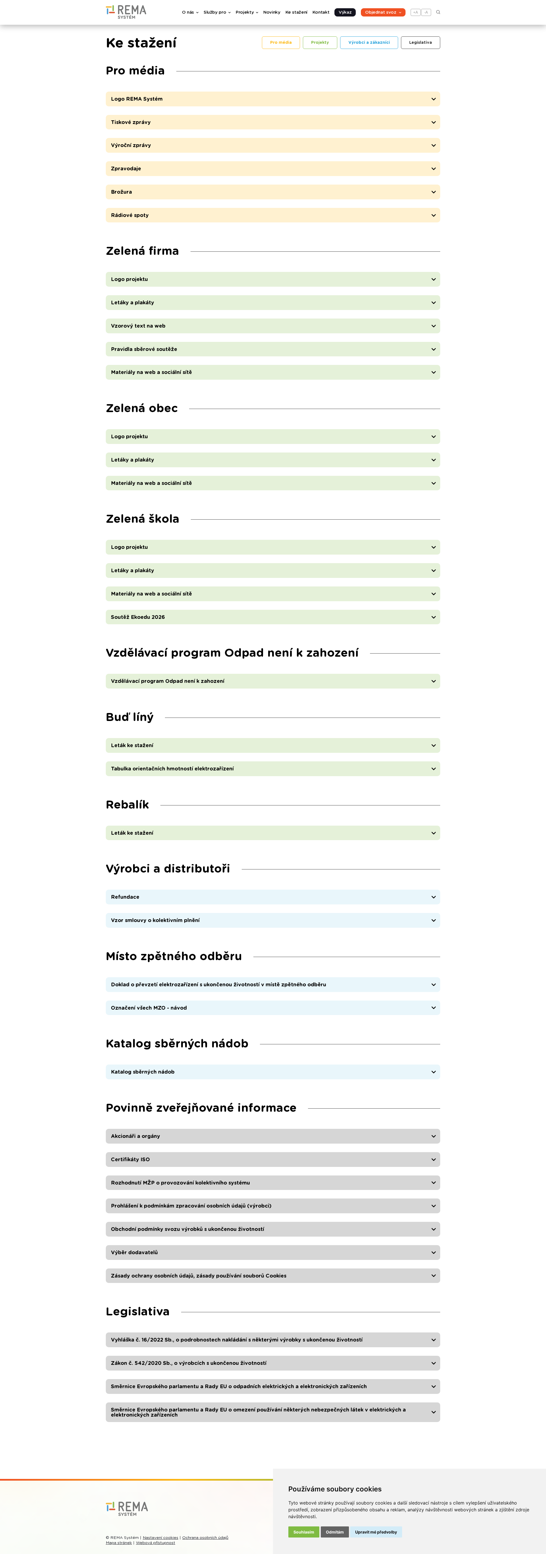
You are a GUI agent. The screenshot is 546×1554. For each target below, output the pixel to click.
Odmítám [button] (335, 1532)
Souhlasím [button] (303, 1532)
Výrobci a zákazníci (369, 43)
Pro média (281, 43)
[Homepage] (126, 17)
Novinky (271, 12)
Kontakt (321, 12)
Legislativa (420, 43)
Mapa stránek (119, 1543)
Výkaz (345, 12)
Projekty (320, 43)
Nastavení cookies (160, 1538)
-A (426, 12)
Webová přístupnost (155, 1543)
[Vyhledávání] (438, 13)
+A (415, 12)
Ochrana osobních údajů (205, 1538)
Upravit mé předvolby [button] (376, 1532)
